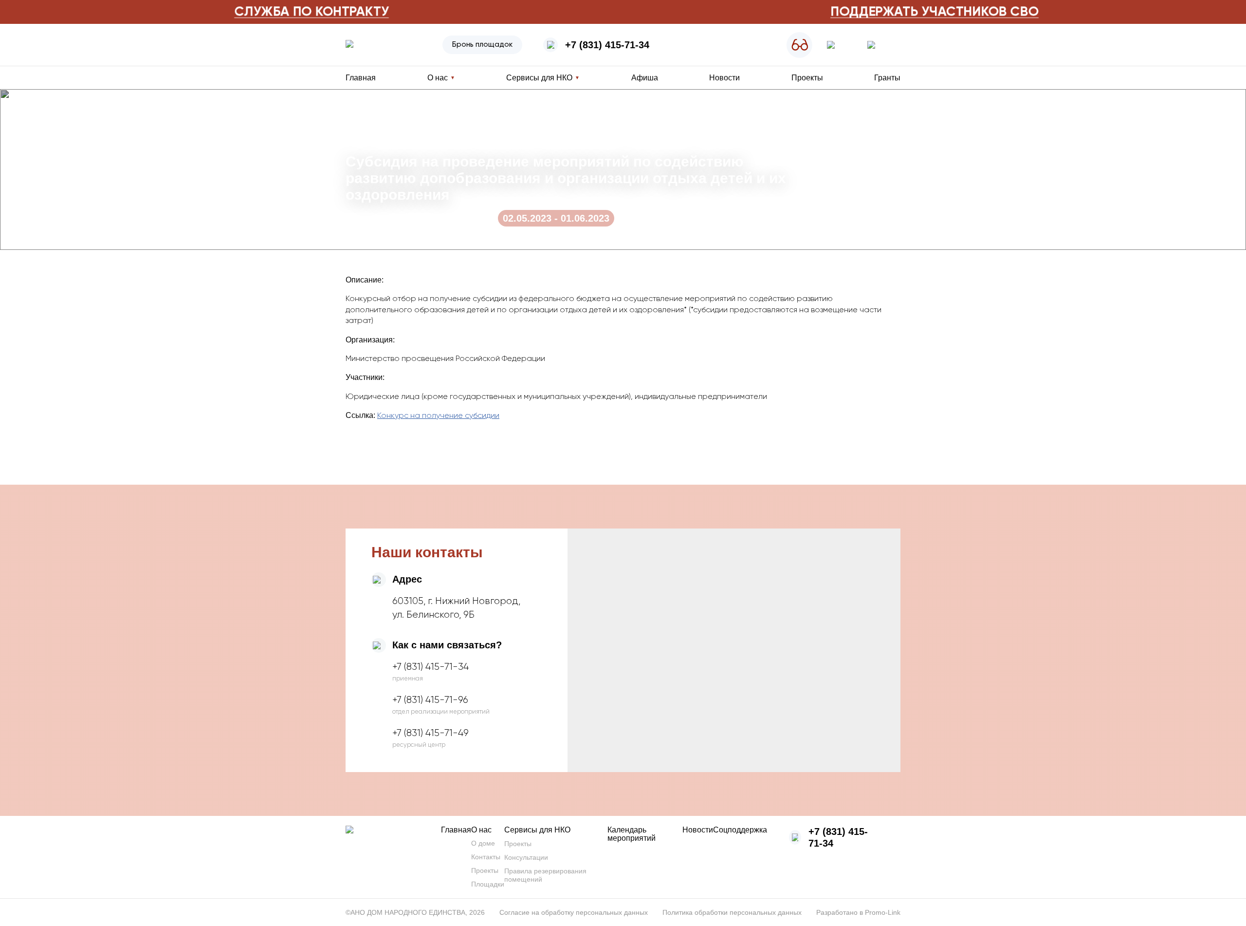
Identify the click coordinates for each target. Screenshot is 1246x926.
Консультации (526, 857)
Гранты (887, 78)
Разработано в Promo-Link (858, 912)
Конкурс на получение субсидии (438, 416)
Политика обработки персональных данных (732, 912)
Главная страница (375, 108)
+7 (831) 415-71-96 (430, 700)
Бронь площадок (482, 44)
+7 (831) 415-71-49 (430, 733)
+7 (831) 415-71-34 (607, 44)
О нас (481, 830)
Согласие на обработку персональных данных (573, 912)
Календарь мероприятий (631, 834)
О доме (483, 843)
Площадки (487, 884)
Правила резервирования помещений (545, 875)
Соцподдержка (740, 830)
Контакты (485, 857)
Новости (724, 78)
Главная (361, 78)
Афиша (644, 78)
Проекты (807, 78)
